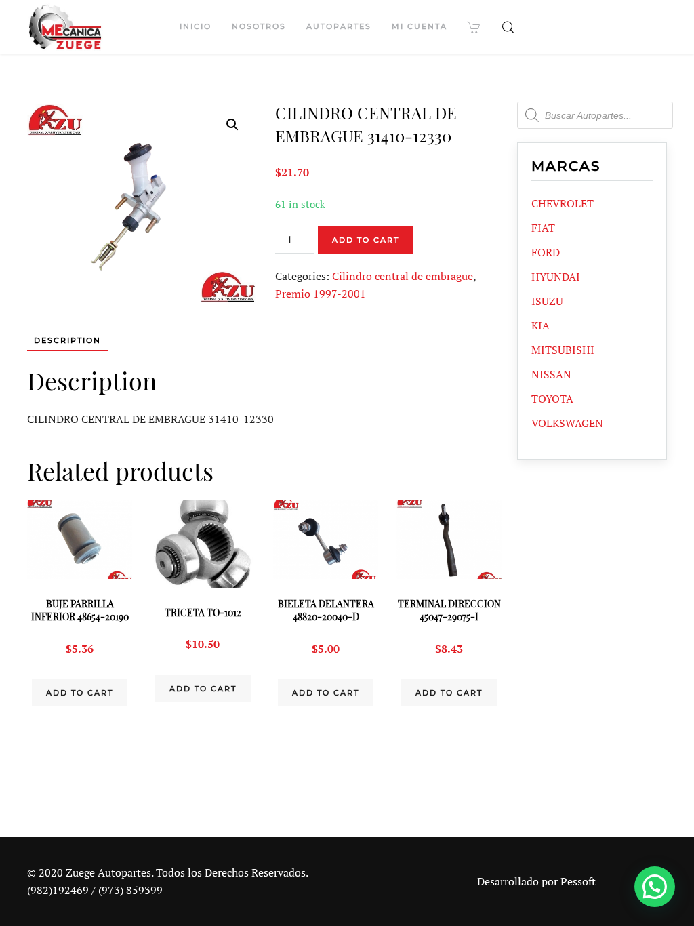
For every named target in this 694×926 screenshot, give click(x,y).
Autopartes (338, 26)
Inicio (195, 26)
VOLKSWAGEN (567, 423)
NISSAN (551, 374)
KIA (540, 325)
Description (67, 340)
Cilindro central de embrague (402, 275)
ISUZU (547, 301)
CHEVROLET (562, 203)
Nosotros (259, 26)
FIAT (543, 227)
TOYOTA (552, 398)
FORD (545, 252)
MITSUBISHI (562, 349)
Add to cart (365, 240)
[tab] (61, 340)
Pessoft (578, 881)
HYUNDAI (555, 276)
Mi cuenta (419, 26)
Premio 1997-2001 (320, 293)
